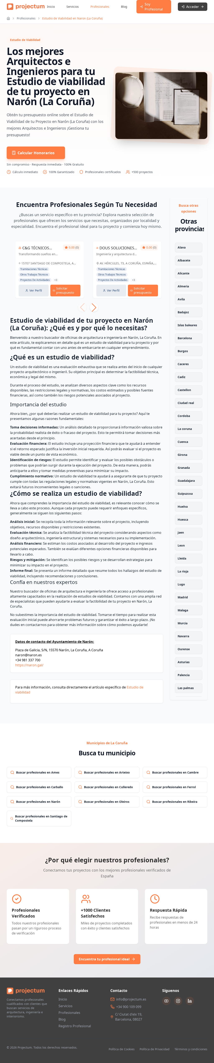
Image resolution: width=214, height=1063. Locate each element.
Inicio (51, 7)
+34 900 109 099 (128, 1006)
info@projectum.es (131, 999)
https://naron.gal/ (29, 665)
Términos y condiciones (191, 1049)
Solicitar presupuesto (65, 290)
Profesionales (99, 7)
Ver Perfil (35, 290)
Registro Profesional (75, 1026)
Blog (124, 7)
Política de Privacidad (154, 1049)
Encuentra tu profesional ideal (104, 959)
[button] (94, 307)
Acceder (192, 6)
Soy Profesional (154, 6)
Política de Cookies (122, 1049)
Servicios (72, 7)
